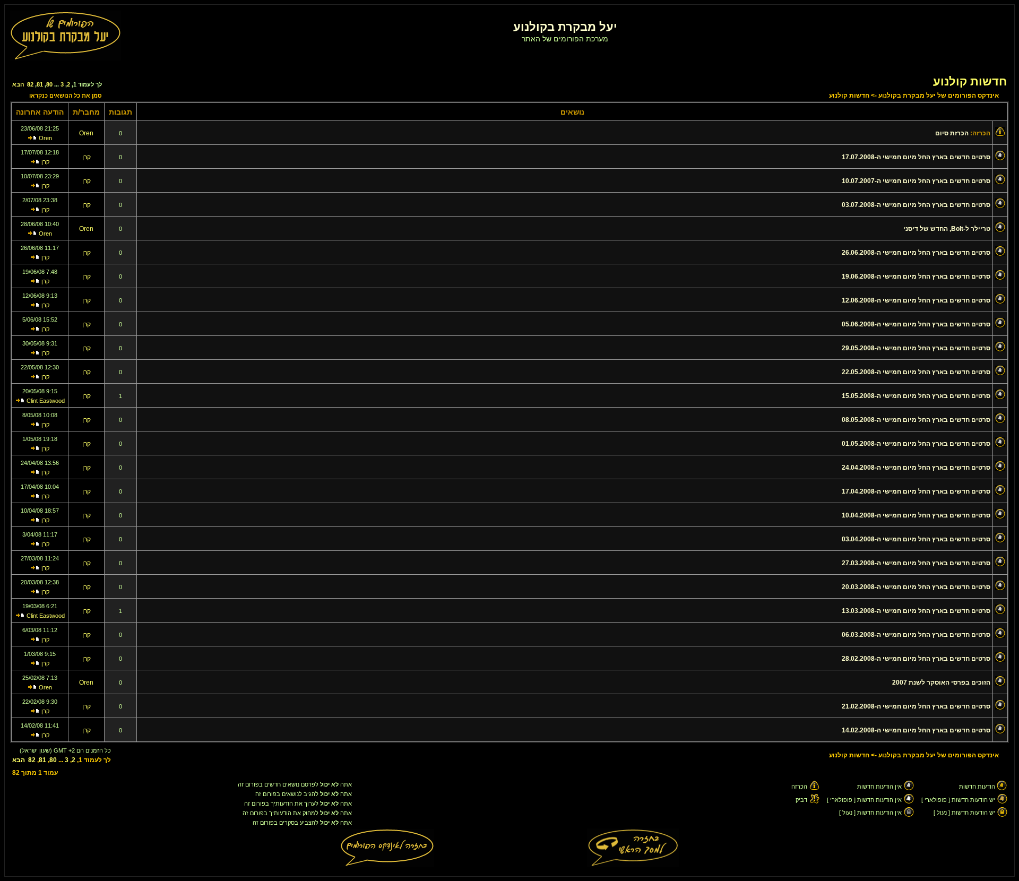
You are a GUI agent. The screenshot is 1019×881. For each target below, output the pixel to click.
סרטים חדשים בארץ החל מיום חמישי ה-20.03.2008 (916, 587)
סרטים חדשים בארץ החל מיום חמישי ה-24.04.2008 (916, 467)
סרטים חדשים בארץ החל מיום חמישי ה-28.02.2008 (916, 658)
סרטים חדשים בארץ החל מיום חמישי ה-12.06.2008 (916, 300)
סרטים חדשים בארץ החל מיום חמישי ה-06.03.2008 (916, 634)
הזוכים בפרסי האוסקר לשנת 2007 (941, 682)
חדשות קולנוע (970, 81)
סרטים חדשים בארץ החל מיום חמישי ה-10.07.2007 (916, 181)
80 (49, 84)
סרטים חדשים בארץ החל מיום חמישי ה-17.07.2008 (916, 157)
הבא (18, 84)
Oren (86, 133)
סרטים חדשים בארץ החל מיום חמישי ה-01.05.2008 (916, 443)
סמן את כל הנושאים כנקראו (65, 95)
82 (30, 84)
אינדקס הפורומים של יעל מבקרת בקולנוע (938, 95)
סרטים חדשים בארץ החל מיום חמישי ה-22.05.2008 (916, 372)
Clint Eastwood (46, 401)
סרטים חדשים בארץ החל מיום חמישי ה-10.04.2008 (916, 515)
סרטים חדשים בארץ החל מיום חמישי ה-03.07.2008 (916, 205)
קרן (86, 157)
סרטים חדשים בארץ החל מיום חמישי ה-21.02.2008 (916, 706)
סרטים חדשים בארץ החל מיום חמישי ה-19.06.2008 (916, 276)
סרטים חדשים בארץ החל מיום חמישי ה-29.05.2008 (916, 348)
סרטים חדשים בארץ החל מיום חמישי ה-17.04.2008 (916, 491)
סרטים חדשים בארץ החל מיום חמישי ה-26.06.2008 (916, 252)
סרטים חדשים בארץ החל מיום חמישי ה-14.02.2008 (916, 730)
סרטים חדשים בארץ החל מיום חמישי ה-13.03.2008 (916, 611)
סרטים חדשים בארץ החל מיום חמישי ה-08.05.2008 (916, 420)
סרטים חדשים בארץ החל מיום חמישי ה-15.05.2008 (916, 396)
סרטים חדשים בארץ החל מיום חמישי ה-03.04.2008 (916, 539)
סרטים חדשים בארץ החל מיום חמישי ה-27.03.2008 (916, 563)
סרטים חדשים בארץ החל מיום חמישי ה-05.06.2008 (916, 324)
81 (40, 84)
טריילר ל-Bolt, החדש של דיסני (946, 228)
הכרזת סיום (952, 133)
